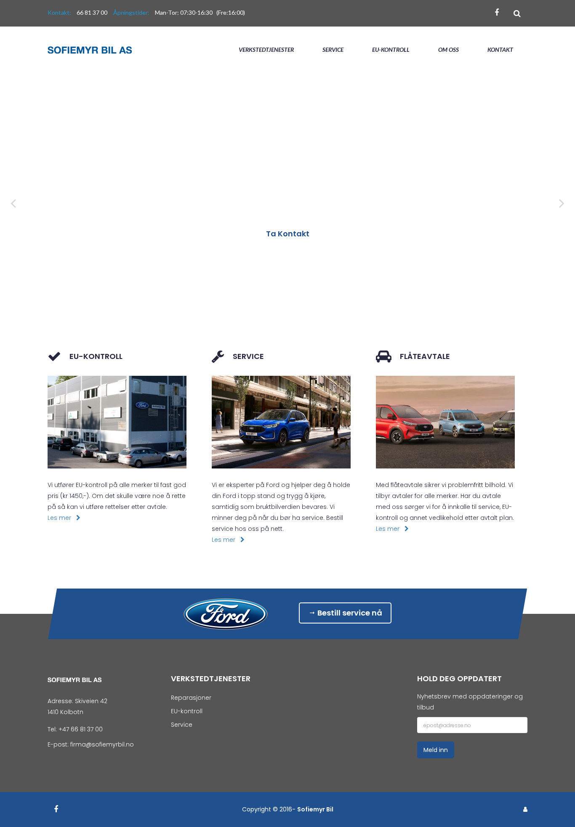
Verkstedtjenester (266, 49)
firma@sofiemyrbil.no (102, 744)
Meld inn (435, 750)
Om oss (448, 49)
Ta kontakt (287, 233)
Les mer (62, 518)
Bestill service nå (349, 613)
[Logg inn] (525, 809)
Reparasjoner (191, 697)
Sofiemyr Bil (315, 809)
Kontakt (500, 49)
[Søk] (517, 13)
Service (332, 49)
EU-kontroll (391, 49)
